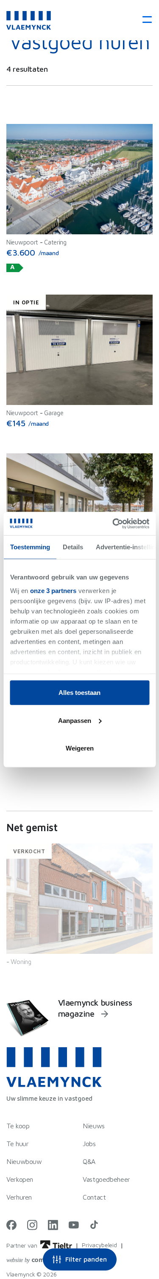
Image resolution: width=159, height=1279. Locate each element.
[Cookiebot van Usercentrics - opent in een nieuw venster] (113, 523)
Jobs (89, 1143)
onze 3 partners (53, 590)
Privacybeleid (99, 1244)
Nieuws (94, 1126)
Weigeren (80, 748)
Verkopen (19, 1179)
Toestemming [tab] (30, 547)
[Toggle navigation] (144, 20)
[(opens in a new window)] (11, 1225)
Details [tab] (72, 547)
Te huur (17, 1143)
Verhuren (19, 1197)
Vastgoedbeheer (106, 1179)
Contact (94, 1197)
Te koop (17, 1126)
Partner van (22, 1245)
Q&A (89, 1161)
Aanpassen (74, 720)
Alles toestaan (79, 692)
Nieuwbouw (24, 1161)
